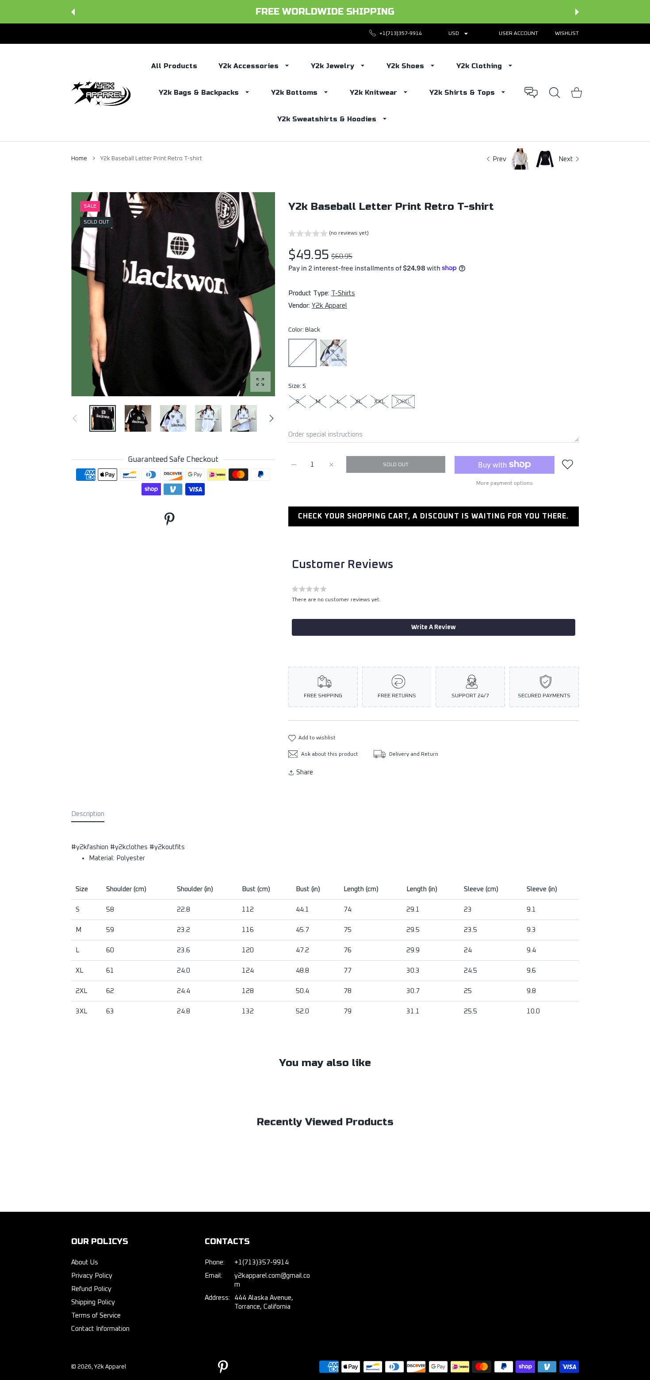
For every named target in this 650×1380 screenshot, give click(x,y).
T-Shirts (343, 293)
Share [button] (304, 772)
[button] (73, 11)
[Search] (554, 92)
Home (79, 159)
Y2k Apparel (329, 305)
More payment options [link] (504, 483)
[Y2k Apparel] (103, 92)
